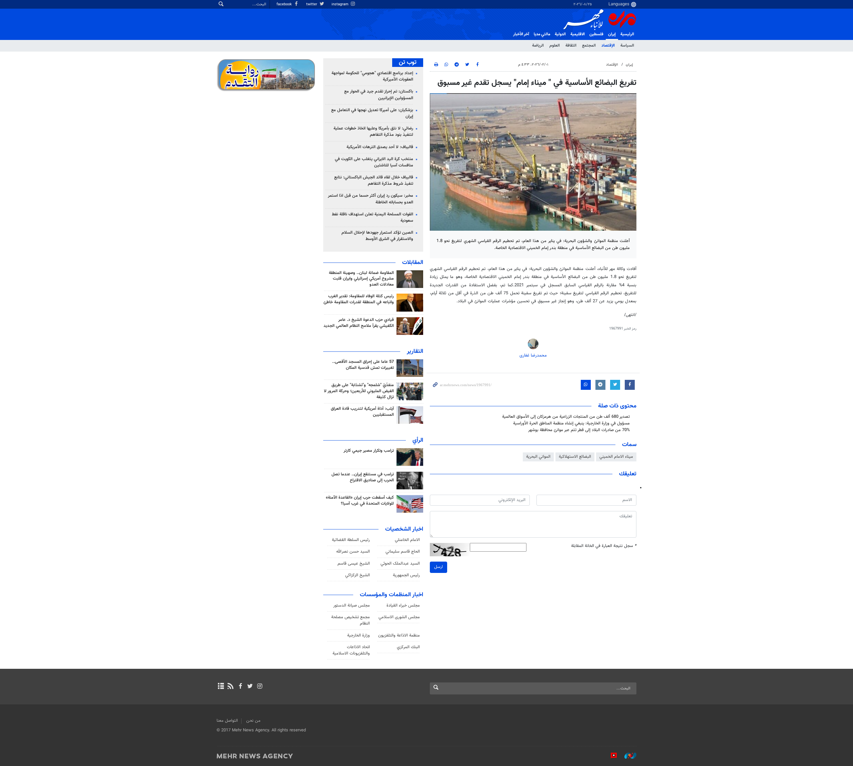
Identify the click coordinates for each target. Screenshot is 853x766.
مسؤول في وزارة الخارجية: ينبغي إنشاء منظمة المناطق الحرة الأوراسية (571, 423)
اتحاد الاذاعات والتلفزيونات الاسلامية (351, 650)
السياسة (627, 45)
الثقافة (570, 45)
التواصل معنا (227, 720)
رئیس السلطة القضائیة (351, 540)
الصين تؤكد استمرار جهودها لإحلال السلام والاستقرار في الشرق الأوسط (377, 235)
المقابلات (412, 262)
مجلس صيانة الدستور (351, 605)
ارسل (438, 567)
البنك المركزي (408, 647)
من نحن (253, 720)
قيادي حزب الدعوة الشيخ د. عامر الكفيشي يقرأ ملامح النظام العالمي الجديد (359, 323)
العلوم (554, 45)
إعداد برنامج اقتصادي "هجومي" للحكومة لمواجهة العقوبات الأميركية (372, 76)
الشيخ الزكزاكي (357, 575)
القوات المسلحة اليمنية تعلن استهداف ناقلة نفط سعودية (372, 217)
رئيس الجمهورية (406, 575)
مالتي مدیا (542, 34)
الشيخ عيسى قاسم (354, 563)
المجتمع (589, 45)
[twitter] (250, 686)
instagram (341, 4)
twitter (312, 4)
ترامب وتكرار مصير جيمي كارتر (369, 450)
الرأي (418, 440)
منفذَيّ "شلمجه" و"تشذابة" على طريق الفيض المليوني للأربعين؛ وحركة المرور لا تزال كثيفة (359, 391)
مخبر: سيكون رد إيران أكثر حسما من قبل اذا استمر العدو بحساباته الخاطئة (370, 198)
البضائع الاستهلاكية (575, 456)
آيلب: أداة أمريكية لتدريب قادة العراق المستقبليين (362, 411)
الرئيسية (627, 34)
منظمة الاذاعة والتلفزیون (399, 635)
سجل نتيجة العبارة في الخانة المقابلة (603, 546)
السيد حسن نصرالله (353, 551)
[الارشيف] (221, 686)
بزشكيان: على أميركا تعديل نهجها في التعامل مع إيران (372, 113)
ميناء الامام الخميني (616, 456)
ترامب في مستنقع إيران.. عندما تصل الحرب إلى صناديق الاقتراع (363, 477)
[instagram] (260, 686)
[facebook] (240, 686)
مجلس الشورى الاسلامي (399, 617)
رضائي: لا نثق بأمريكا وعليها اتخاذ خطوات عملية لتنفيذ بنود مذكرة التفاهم (373, 131)
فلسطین (596, 34)
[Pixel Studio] (610, 756)
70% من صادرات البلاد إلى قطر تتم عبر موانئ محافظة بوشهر (579, 430)
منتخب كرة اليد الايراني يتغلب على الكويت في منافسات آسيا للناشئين (374, 162)
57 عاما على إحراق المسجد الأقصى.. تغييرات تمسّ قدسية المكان (363, 365)
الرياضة (538, 45)
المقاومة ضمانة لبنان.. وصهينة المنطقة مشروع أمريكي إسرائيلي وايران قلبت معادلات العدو (361, 279)
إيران (612, 34)
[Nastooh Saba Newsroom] (627, 756)
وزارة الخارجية (358, 635)
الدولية (560, 34)
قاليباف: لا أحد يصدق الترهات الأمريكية (380, 147)
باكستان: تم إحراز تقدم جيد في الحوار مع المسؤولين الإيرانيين (378, 94)
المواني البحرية (538, 456)
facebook (285, 4)
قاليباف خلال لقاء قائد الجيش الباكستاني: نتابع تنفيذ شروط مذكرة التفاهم (373, 180)
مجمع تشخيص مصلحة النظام (350, 620)
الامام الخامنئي (407, 540)
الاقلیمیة (577, 34)
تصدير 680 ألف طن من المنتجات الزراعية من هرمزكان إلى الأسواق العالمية (566, 416)
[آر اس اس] (230, 686)
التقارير (415, 351)
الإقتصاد (608, 45)
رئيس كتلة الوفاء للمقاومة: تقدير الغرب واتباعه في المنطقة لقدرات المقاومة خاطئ (359, 299)
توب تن (408, 62)
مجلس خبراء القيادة (403, 605)
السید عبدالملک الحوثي (400, 563)
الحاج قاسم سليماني (403, 551)
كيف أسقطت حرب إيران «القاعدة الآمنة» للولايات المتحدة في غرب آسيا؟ (360, 500)
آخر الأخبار (521, 34)
